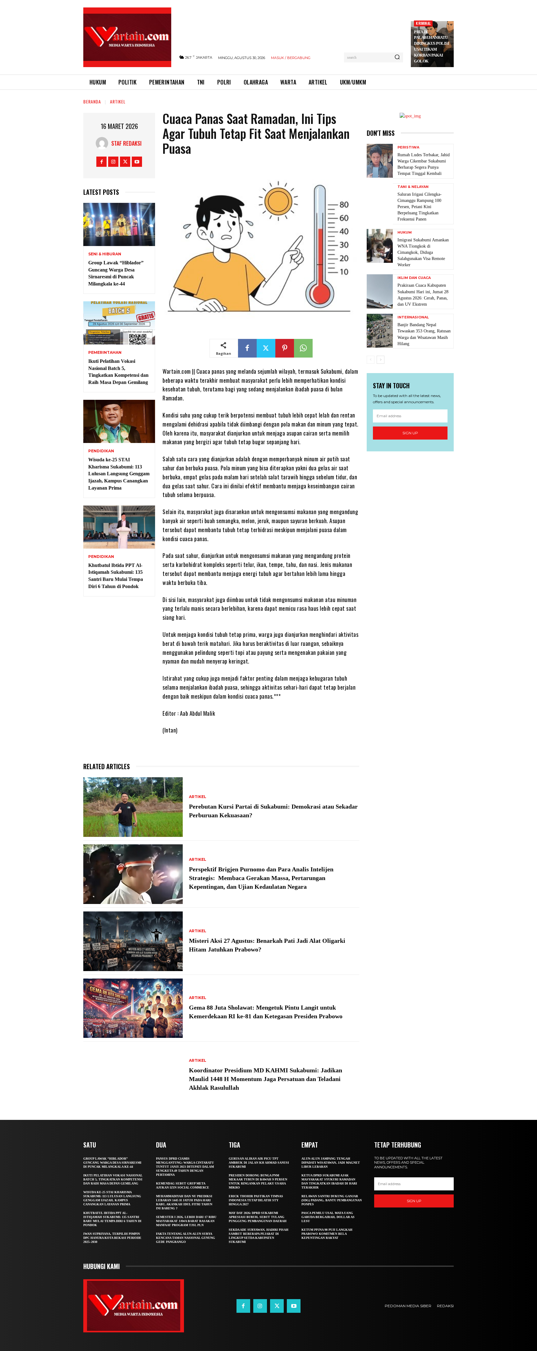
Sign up (410, 433)
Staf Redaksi (126, 143)
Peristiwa (408, 147)
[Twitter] (125, 162)
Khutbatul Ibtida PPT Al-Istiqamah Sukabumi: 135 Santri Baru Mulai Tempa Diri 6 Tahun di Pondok (112, 1219)
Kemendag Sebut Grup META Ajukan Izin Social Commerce (182, 1185)
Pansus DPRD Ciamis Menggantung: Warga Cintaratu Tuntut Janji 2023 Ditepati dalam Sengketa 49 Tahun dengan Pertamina (185, 1166)
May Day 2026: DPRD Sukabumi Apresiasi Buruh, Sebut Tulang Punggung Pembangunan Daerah (258, 1217)
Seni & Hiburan (104, 254)
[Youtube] (137, 162)
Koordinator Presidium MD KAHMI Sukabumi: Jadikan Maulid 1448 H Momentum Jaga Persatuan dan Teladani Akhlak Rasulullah (265, 1079)
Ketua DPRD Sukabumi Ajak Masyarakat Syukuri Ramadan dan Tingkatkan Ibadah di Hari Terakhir (329, 1181)
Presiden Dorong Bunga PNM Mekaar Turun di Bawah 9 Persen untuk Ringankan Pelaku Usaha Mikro (258, 1181)
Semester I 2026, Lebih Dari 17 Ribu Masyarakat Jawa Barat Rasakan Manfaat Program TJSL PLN (186, 1221)
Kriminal (423, 23)
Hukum (404, 232)
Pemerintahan (105, 352)
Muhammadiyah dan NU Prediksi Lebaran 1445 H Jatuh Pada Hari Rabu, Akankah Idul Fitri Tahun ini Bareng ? (184, 1202)
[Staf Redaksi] (103, 143)
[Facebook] (101, 162)
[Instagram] (113, 162)
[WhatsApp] (303, 348)
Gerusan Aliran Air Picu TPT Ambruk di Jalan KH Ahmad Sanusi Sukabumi (259, 1162)
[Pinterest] (284, 348)
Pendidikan (101, 451)
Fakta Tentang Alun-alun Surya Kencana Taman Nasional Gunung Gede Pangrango (185, 1238)
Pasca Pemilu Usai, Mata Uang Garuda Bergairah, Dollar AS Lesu (328, 1217)
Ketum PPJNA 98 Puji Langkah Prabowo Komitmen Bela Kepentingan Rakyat (326, 1233)
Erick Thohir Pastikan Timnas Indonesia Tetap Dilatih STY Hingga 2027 (256, 1200)
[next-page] (380, 360)
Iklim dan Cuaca (414, 278)
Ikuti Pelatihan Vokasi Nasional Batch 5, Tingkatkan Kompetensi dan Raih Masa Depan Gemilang (113, 1179)
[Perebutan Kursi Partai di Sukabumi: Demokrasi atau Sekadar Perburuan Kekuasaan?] (133, 807)
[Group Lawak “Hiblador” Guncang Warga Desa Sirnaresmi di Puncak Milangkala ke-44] (119, 224)
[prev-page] (370, 360)
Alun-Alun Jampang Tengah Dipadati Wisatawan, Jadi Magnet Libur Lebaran (330, 1162)
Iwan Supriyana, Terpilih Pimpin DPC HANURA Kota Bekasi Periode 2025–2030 (112, 1238)
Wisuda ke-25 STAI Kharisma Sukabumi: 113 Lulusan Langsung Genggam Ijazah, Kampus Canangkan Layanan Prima (118, 474)
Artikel (118, 101)
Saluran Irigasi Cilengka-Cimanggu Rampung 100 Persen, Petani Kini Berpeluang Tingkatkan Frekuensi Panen (419, 207)
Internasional (413, 317)
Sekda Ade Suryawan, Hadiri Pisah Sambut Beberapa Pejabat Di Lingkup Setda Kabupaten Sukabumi (258, 1236)
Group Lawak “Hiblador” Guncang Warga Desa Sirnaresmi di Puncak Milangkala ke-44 (112, 1162)
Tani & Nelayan (413, 187)
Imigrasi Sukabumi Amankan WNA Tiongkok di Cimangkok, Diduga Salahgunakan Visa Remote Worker (423, 252)
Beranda (92, 101)
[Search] (397, 57)
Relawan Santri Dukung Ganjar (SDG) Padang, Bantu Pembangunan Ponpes (331, 1200)
